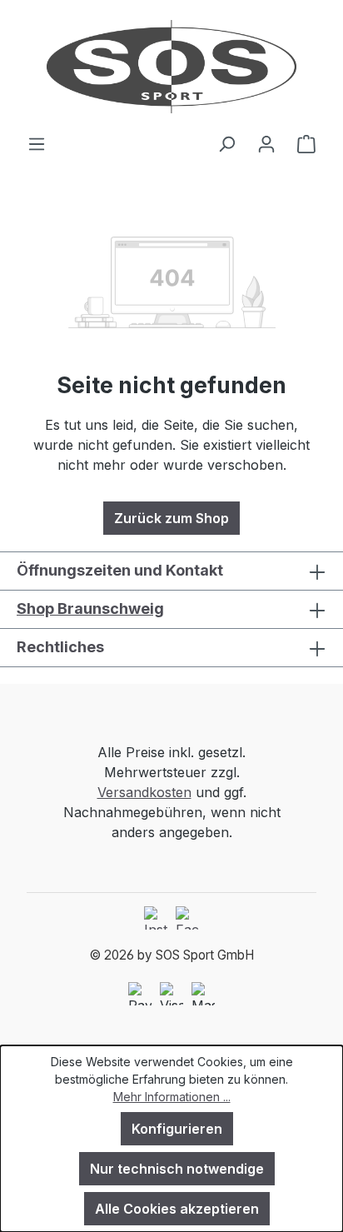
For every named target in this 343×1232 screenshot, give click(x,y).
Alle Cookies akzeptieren (177, 1208)
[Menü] (37, 143)
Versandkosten (144, 792)
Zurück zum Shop (171, 518)
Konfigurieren (177, 1128)
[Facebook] (187, 918)
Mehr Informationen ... (172, 1097)
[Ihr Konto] (266, 143)
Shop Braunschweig (90, 608)
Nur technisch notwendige (177, 1168)
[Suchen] (226, 143)
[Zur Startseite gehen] (171, 66)
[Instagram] (155, 918)
